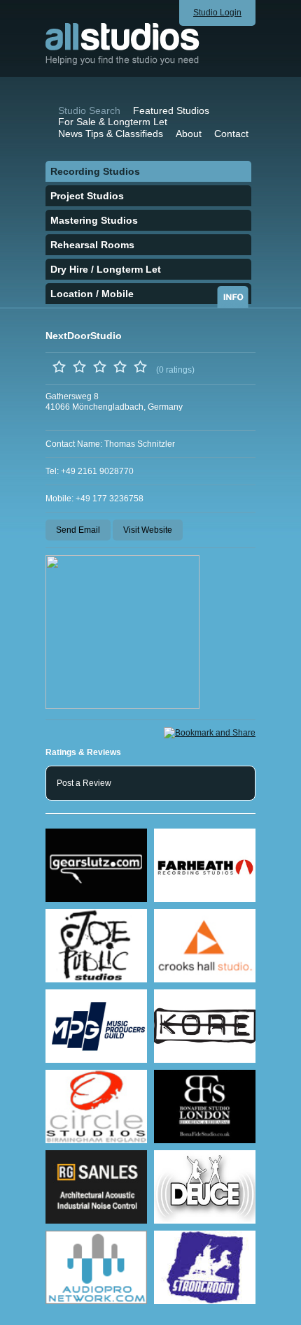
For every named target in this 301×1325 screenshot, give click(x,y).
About (189, 133)
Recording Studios (95, 171)
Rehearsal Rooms (92, 244)
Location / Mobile (92, 293)
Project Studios (87, 195)
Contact (231, 133)
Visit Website (147, 530)
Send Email (78, 530)
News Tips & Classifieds (110, 133)
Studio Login (217, 12)
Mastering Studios (94, 220)
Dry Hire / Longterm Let (105, 269)
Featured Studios (171, 110)
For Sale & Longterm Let (112, 121)
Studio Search (89, 110)
